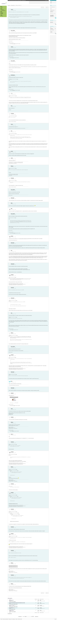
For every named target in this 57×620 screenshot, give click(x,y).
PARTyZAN (12, 242)
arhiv (1, 7)
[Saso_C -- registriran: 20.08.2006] (10, 434)
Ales (9, 217)
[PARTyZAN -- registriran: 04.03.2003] (10, 198)
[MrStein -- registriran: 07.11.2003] (10, 423)
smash (12, 151)
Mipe (11, 208)
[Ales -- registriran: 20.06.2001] (10, 131)
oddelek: (24, 616)
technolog (12, 287)
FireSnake (12, 113)
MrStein (12, 422)
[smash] (10, 152)
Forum (1, 8)
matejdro (12, 417)
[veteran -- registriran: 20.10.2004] (10, 10)
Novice (1, 6)
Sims (11, 105)
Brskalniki (14, 601)
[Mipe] (10, 209)
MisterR (12, 332)
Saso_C (12, 434)
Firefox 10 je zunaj (11, 605)
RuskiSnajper (13, 90)
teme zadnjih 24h (3, 10)
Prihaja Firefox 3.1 (11, 610)
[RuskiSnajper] (10, 75)
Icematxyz (12, 441)
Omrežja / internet (15, 606)
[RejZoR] (10, 236)
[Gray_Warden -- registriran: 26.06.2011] (10, 31)
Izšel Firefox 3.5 (11, 607)
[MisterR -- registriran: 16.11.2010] (10, 333)
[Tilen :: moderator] (10, 382)
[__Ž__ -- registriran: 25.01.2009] (10, 94)
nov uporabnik (51, 15)
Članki (1, 11)
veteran (12, 9)
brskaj (2, 13)
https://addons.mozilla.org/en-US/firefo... (13, 36)
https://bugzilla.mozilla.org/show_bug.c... (13, 565)
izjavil (16, 95)
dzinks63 (12, 393)
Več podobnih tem (10, 613)
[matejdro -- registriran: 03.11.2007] (10, 417)
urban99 (41, 607)
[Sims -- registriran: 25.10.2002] (10, 106)
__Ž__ (12, 93)
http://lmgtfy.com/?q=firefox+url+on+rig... (13, 503)
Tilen (11, 381)
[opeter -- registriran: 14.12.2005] (10, 158)
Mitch (11, 203)
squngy (40, 610)
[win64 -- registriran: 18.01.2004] (10, 409)
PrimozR (10, 608)
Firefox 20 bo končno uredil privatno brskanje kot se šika (17, 602)
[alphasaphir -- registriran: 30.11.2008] (10, 264)
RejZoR (12, 236)
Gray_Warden (13, 30)
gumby (40, 602)
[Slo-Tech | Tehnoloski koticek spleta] (4, 3)
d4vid (40, 600)
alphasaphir (12, 263)
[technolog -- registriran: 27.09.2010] (10, 288)
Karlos (12, 124)
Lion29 (9, 95)
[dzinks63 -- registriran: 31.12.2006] (10, 393)
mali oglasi (2, 9)
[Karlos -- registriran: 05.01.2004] (10, 125)
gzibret (14, 405)
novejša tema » (36, 616)
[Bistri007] (10, 275)
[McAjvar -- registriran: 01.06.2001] (10, 166)
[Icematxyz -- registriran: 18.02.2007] (10, 442)
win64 (12, 408)
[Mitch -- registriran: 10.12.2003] (10, 203)
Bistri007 (12, 274)
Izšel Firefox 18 (11, 600)
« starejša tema (20, 616)
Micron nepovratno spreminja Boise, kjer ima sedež (16, 0)
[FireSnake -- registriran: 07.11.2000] (10, 114)
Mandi (9, 603)
